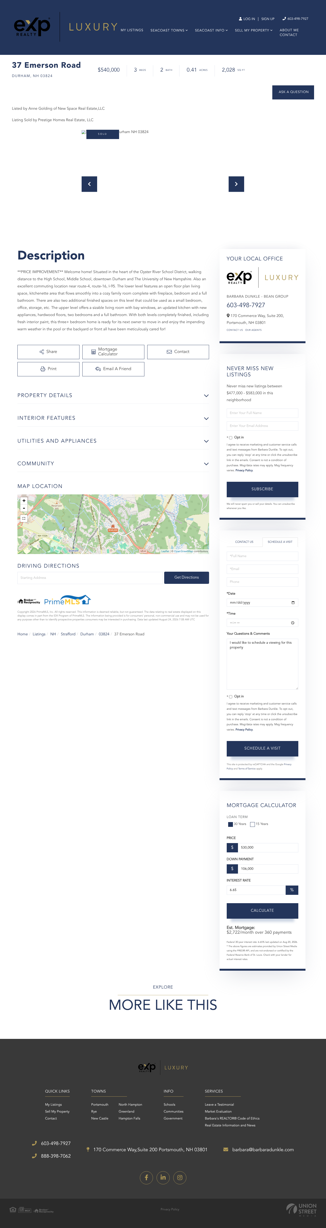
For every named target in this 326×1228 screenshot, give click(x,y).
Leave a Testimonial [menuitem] (219, 1105)
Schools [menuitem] (169, 1105)
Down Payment (240, 859)
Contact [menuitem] (288, 35)
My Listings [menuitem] (132, 30)
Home (22, 634)
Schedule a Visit (280, 542)
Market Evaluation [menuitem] (218, 1112)
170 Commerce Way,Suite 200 (150, 1150)
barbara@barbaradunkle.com (262, 1150)
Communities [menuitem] (174, 1112)
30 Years (240, 824)
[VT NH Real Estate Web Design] (301, 1210)
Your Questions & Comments (248, 634)
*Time (231, 614)
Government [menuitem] (173, 1118)
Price (231, 838)
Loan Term (237, 817)
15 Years (262, 824)
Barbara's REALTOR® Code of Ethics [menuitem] (232, 1118)
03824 (104, 634)
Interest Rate (239, 880)
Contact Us (235, 330)
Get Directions (186, 578)
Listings (39, 634)
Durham (87, 634)
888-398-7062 (55, 1156)
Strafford (68, 634)
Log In (249, 19)
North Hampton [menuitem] (130, 1105)
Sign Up (267, 19)
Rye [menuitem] (94, 1112)
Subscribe (262, 489)
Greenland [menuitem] (126, 1112)
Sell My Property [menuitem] (252, 30)
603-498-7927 (297, 19)
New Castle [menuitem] (99, 1118)
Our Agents (253, 330)
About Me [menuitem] (289, 30)
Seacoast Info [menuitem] (210, 30)
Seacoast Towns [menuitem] (167, 30)
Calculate (262, 911)
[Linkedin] (163, 1177)
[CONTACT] (293, 92)
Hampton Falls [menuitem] (129, 1118)
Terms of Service (247, 769)
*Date (231, 594)
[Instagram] (179, 1177)
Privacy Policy (244, 470)
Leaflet (165, 551)
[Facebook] (146, 1177)
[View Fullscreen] (23, 518)
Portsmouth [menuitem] (99, 1105)
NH (53, 634)
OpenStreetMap (183, 551)
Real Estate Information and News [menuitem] (230, 1125)
